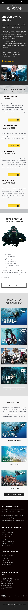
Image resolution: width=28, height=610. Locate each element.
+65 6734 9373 (7, 581)
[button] (1, 596)
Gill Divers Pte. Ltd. (7, 578)
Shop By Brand (5, 538)
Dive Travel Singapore (7, 532)
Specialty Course (14, 464)
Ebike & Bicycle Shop (7, 543)
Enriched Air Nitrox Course (14, 440)
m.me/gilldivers (7, 587)
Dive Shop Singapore (7, 534)
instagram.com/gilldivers (9, 589)
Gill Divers (15, 604)
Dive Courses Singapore (8, 530)
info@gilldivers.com (9, 583)
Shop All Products (6, 536)
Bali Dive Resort (5, 545)
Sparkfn (14, 606)
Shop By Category (6, 539)
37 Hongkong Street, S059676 (10, 580)
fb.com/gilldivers (7, 585)
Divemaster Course (14, 488)
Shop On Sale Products (7, 541)
